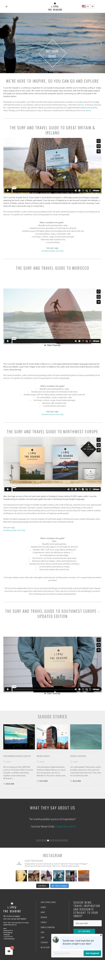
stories (88, 110)
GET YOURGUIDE (52, 53)
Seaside (8, 761)
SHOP (42, 932)
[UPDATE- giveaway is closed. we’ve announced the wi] (46, 875)
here (82, 105)
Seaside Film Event (78, 756)
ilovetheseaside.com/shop (53, 251)
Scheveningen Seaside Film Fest (17, 756)
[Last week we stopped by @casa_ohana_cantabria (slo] (33, 875)
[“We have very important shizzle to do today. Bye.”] (58, 875)
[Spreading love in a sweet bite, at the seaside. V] (71, 875)
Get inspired (92, 953)
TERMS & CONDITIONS (48, 927)
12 (67, 840)
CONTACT (44, 922)
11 (64, 840)
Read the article (61, 831)
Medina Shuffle (43, 756)
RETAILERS (44, 917)
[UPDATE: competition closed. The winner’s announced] (21, 875)
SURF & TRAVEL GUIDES (48, 902)
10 (61, 840)
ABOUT (43, 912)
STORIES (43, 907)
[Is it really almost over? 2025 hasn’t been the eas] (83, 875)
